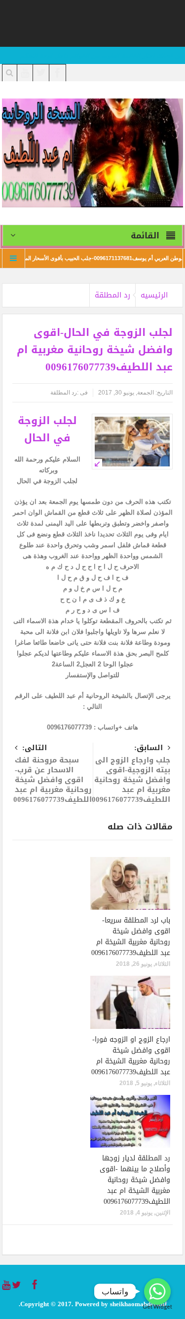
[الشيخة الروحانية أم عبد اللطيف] (93, 152)
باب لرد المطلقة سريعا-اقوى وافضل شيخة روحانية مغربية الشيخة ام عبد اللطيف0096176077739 (130, 936)
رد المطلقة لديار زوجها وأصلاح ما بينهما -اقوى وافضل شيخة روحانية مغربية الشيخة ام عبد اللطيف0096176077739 (135, 1180)
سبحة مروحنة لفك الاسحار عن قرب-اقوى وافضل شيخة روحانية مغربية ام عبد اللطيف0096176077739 (52, 774)
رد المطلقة (112, 295)
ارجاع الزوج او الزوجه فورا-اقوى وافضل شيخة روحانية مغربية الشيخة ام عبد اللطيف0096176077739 (130, 1056)
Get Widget (157, 1306)
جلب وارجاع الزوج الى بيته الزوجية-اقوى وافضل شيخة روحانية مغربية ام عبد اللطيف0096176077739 (131, 774)
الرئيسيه (154, 295)
